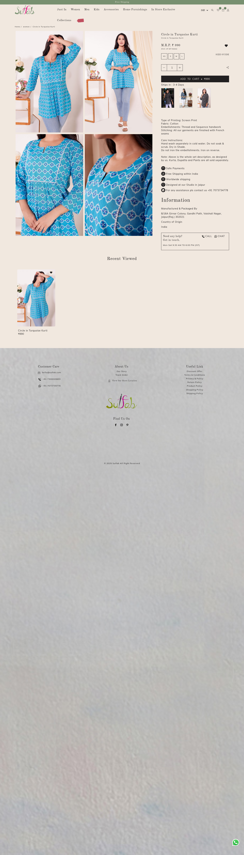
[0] (216, 10)
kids (97, 9)
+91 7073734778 (218, 190)
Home (17, 27)
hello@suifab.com (51, 372)
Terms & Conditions (194, 375)
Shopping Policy (194, 389)
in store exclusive (163, 9)
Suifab (116, 463)
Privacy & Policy (194, 378)
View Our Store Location (124, 381)
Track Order (122, 375)
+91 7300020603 (52, 379)
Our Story (122, 371)
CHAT (221, 236)
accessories (111, 9)
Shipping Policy (194, 393)
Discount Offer (194, 371)
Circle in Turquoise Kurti (32, 330)
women (75, 9)
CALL (208, 236)
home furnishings (135, 9)
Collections (64, 20)
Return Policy (194, 382)
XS (164, 56)
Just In (62, 9)
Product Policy (194, 386)
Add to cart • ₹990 (195, 78)
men (87, 9)
